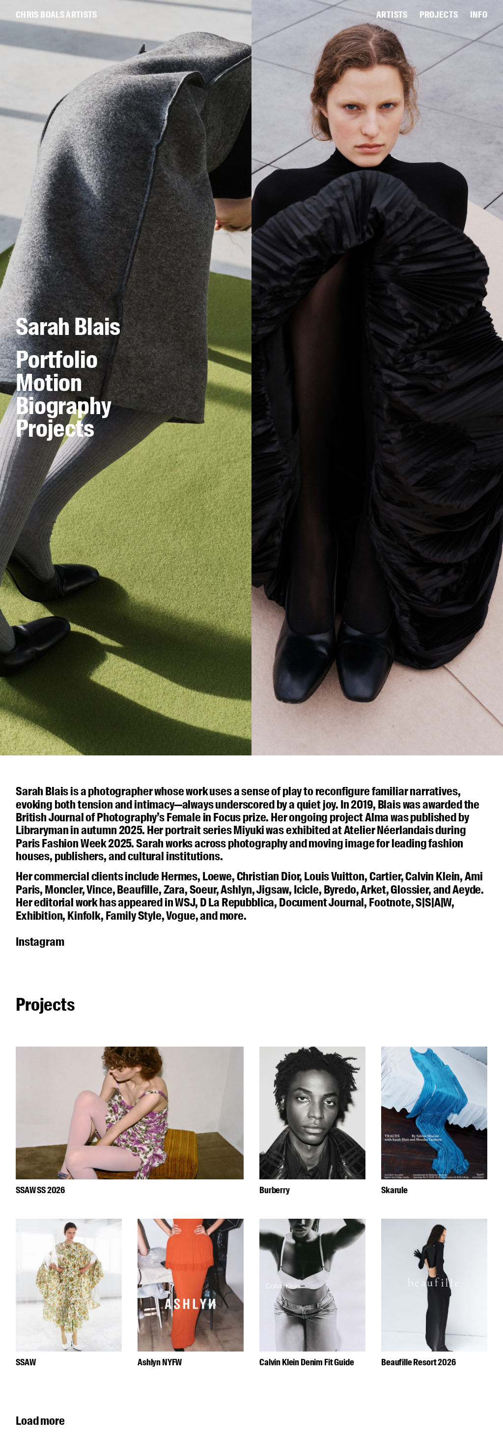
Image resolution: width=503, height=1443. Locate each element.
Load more (40, 1420)
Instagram (40, 941)
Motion (49, 384)
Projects (55, 429)
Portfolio (57, 361)
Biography (64, 407)
